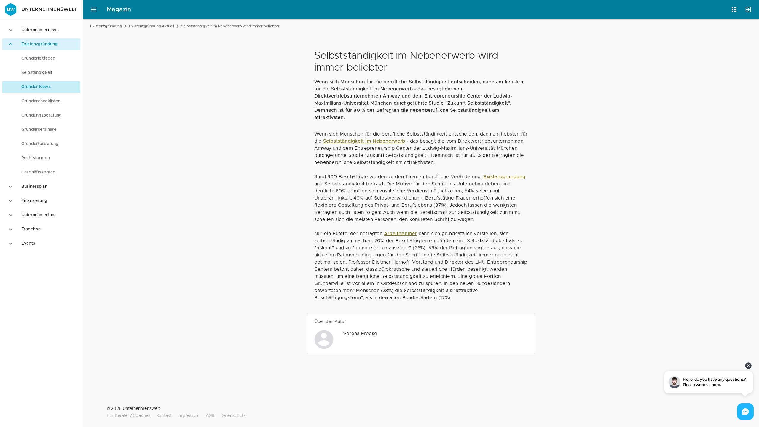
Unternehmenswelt (49, 9)
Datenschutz (233, 416)
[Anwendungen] (734, 9)
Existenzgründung (106, 26)
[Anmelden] (748, 9)
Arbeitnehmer (400, 233)
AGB (210, 416)
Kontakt (164, 416)
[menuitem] (41, 58)
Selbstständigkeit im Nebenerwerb (364, 141)
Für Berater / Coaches (128, 416)
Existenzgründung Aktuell (151, 26)
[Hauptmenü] (94, 9)
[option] (41, 30)
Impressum (189, 416)
